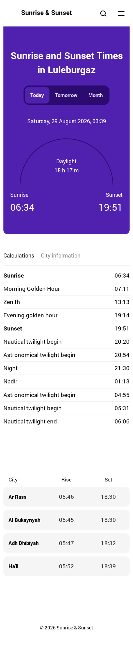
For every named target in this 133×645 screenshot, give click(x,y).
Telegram (80, 451)
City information (60, 255)
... (121, 13)
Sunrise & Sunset (46, 12)
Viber (66, 451)
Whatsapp (94, 451)
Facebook (25, 451)
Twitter (39, 451)
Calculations (18, 255)
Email (107, 451)
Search (103, 13)
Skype (53, 451)
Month (95, 95)
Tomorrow (66, 95)
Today (37, 95)
